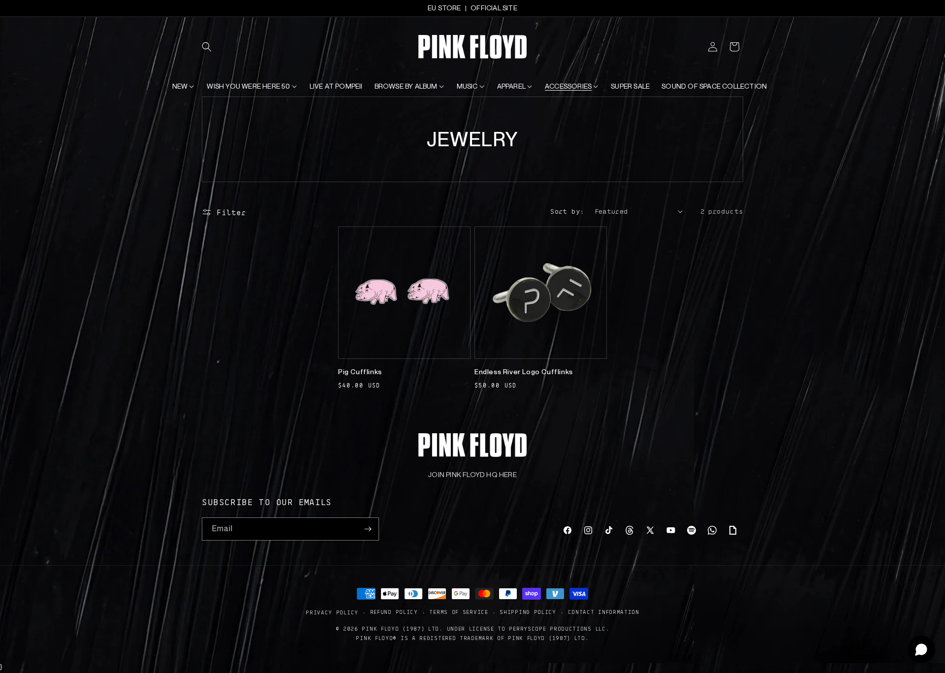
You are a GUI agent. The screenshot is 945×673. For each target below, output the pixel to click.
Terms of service (458, 612)
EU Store (444, 8)
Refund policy (394, 612)
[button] (212, 47)
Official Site (494, 8)
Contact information (603, 612)
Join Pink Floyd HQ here (472, 475)
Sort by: (567, 211)
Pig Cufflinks (360, 372)
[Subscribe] (367, 529)
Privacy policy (332, 612)
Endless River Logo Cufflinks (523, 372)
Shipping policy (528, 612)
